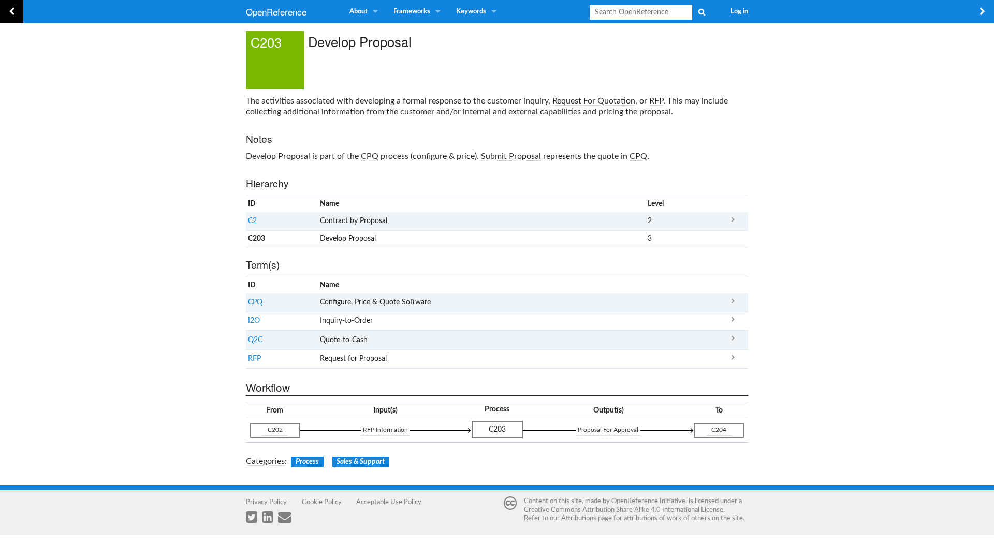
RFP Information (385, 429)
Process (307, 461)
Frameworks (411, 11)
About (358, 11)
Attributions (578, 518)
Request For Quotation (593, 101)
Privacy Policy (266, 502)
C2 (252, 221)
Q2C (255, 340)
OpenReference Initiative (648, 501)
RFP (656, 101)
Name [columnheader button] (329, 204)
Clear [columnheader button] (656, 285)
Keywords (471, 11)
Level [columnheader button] (656, 204)
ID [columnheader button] (252, 204)
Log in (739, 11)
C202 (275, 429)
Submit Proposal (511, 156)
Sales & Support (361, 461)
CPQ (369, 156)
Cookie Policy (322, 502)
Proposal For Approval (608, 429)
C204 (718, 429)
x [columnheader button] (733, 204)
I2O (254, 321)
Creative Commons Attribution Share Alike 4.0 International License (623, 510)
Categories (265, 461)
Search (701, 12)
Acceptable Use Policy (388, 502)
